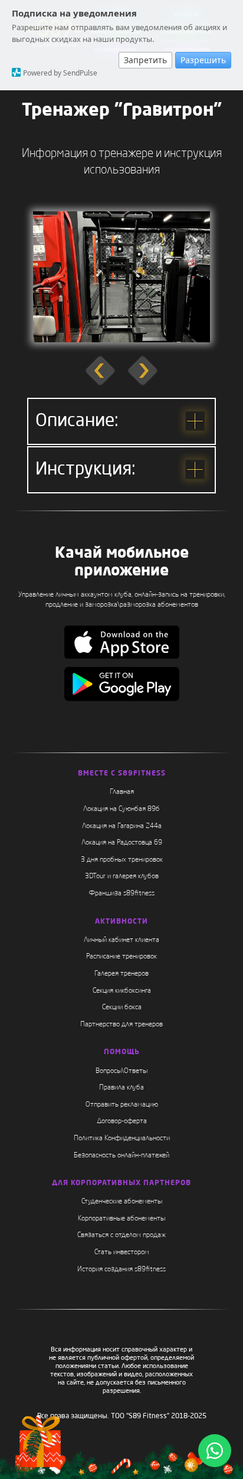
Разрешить (203, 60)
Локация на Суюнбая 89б (121, 809)
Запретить (145, 60)
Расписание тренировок (121, 956)
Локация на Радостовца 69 (121, 842)
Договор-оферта (122, 1121)
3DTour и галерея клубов (122, 876)
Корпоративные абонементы (121, 1218)
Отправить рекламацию (122, 1104)
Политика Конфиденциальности (122, 1138)
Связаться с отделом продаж (121, 1235)
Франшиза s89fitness (122, 893)
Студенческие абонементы (121, 1201)
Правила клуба (121, 1087)
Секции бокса (122, 1007)
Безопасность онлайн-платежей (121, 1155)
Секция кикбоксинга (122, 990)
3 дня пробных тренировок (122, 859)
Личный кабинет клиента (121, 940)
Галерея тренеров (121, 973)
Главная (122, 792)
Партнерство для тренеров (121, 1024)
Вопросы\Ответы (121, 1071)
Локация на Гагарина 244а (122, 826)
